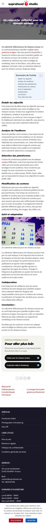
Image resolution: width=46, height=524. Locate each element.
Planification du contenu (27, 87)
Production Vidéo (9, 418)
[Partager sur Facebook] (17, 378)
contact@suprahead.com (12, 479)
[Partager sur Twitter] (21, 378)
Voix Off (5, 427)
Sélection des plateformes (27, 84)
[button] (3, 3)
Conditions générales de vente (14, 452)
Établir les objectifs (25, 79)
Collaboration (23, 92)
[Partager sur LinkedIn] (29, 378)
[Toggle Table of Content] (39, 75)
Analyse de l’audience (26, 81)
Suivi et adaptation (24, 89)
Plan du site (6, 439)
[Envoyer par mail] (25, 378)
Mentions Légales (9, 443)
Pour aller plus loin (25, 97)
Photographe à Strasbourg (12, 422)
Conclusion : (22, 94)
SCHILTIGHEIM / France (11, 471)
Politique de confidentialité (12, 447)
